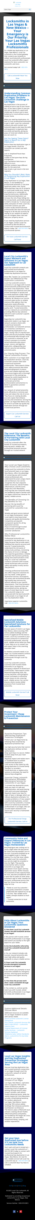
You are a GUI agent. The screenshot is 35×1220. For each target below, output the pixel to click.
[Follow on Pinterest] (20, 1211)
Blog (24, 1186)
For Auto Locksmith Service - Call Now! (17, 238)
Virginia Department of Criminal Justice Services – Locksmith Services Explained (16, 1030)
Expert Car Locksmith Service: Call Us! (17, 415)
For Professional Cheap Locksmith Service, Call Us (17, 820)
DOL (19, 1186)
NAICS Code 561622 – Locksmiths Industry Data (16, 1025)
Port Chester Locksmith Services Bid (17, 1022)
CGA (15, 1186)
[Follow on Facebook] (14, 1211)
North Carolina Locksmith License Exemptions (16, 1019)
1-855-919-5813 (23, 228)
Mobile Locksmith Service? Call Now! (17, 693)
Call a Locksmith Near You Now (17, 76)
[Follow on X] (17, 1211)
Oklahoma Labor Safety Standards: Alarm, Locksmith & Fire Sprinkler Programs (17, 1036)
